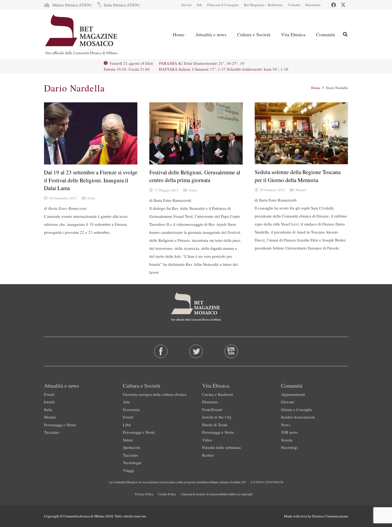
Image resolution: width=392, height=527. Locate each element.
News (285, 424)
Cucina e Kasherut (217, 394)
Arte (126, 401)
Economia (131, 409)
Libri (127, 424)
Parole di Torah (214, 424)
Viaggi (128, 470)
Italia (91, 198)
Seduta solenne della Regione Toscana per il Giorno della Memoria (298, 175)
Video (207, 439)
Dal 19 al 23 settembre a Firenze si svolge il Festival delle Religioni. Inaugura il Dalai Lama (90, 180)
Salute (128, 439)
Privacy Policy (144, 494)
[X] (343, 5)
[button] (345, 34)
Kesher (208, 455)
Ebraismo (210, 401)
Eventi (49, 394)
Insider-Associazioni (298, 417)
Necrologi (289, 447)
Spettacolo (131, 447)
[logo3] (81, 34)
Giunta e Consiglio (296, 409)
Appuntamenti (293, 394)
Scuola (286, 439)
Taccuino (51, 432)
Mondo (300, 189)
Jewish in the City (217, 417)
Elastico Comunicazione (330, 516)
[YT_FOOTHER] (231, 351)
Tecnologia (132, 462)
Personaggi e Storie (60, 424)
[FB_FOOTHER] (161, 351)
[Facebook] (333, 5)
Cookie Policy (167, 494)
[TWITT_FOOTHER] (196, 351)
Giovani (287, 401)
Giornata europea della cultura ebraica (154, 394)
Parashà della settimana (221, 447)
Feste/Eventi (212, 409)
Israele (49, 401)
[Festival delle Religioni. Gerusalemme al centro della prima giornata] (196, 133)
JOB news (289, 432)
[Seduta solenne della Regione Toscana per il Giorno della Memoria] (301, 133)
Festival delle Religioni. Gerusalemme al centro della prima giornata (194, 176)
